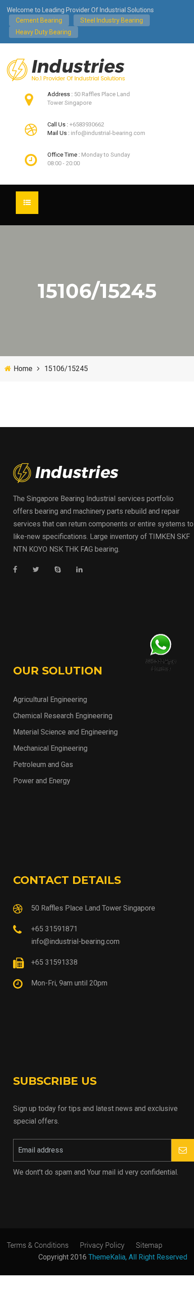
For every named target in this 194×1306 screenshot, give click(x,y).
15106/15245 (66, 368)
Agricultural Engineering (50, 699)
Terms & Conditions (38, 1245)
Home (23, 368)
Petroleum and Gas (43, 764)
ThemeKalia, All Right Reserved (137, 1257)
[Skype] (58, 570)
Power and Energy (41, 780)
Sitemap (149, 1245)
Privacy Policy (102, 1245)
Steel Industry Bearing (111, 20)
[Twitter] (35, 570)
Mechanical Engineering (50, 748)
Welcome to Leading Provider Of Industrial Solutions (80, 10)
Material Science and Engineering (65, 732)
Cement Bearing (39, 20)
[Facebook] (15, 570)
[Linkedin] (79, 570)
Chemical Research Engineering (62, 715)
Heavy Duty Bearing (43, 32)
